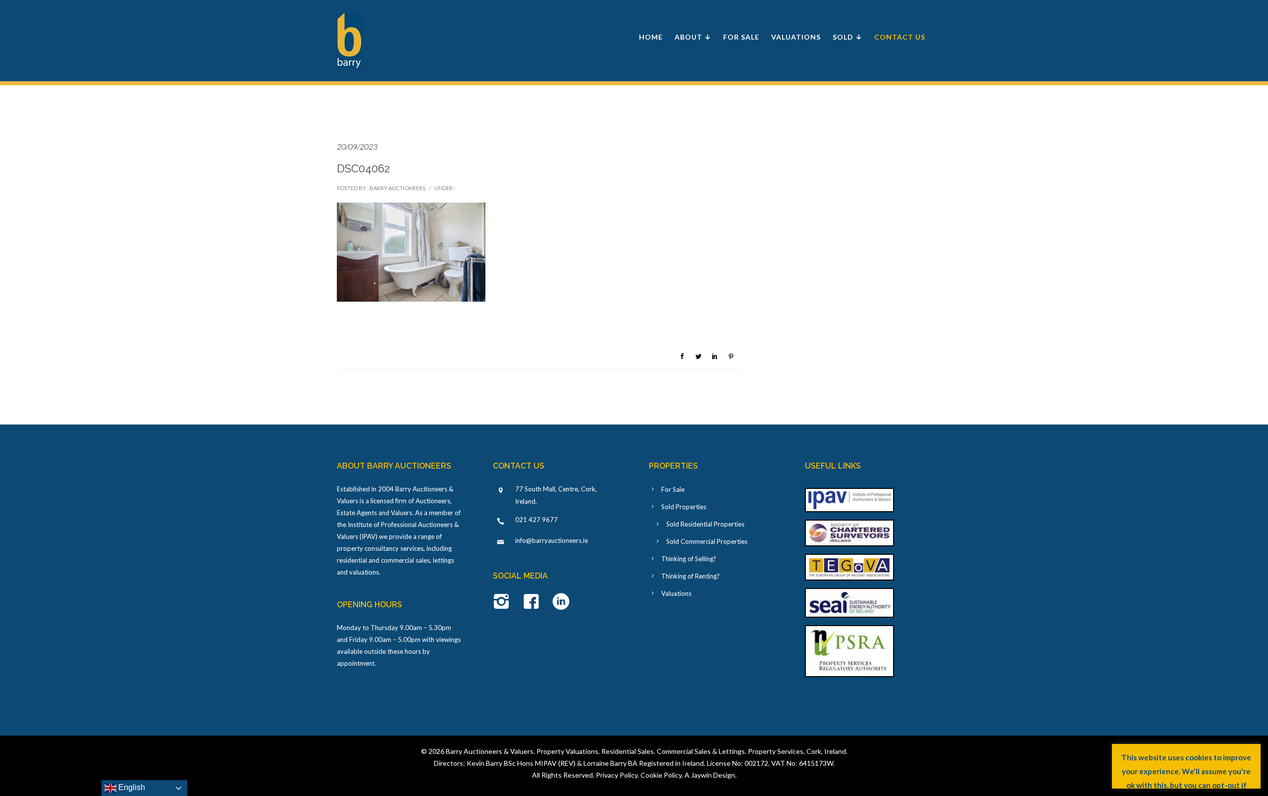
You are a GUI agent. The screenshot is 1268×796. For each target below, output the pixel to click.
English (130, 787)
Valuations (796, 37)
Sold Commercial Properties (706, 541)
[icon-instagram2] (504, 602)
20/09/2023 (357, 146)
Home (651, 37)
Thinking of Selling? (688, 559)
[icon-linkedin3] (561, 602)
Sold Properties (683, 507)
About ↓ (693, 37)
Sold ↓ (847, 37)
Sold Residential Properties (705, 524)
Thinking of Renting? (690, 576)
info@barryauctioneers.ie (551, 540)
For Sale (741, 37)
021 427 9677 (536, 520)
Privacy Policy (616, 775)
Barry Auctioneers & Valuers (489, 751)
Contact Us (899, 37)
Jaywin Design (713, 775)
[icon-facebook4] (534, 602)
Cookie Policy (661, 775)
